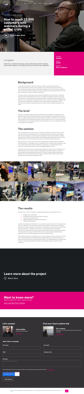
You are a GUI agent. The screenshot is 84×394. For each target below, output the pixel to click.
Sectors (29, 3)
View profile (19, 333)
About (40, 3)
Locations (45, 3)
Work (25, 3)
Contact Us (69, 3)
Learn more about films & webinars (14, 303)
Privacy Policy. (50, 369)
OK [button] (66, 391)
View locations (59, 334)
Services (35, 3)
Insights (50, 3)
